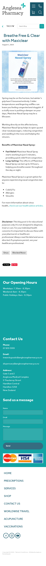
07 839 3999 (9, 348)
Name (5, 408)
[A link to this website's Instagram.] (11, 535)
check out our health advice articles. (26, 206)
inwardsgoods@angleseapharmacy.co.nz (22, 358)
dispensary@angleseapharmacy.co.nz (21, 364)
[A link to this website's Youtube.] (17, 535)
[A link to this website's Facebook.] (6, 535)
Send (8, 446)
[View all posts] (2, 26)
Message (6, 427)
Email (5, 417)
